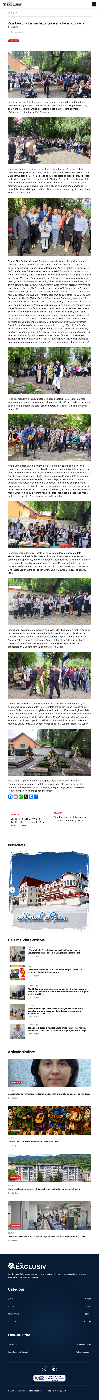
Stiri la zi (12, 12)
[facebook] (45, 1369)
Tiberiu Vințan (18, 32)
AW (64, 1391)
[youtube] (54, 1369)
